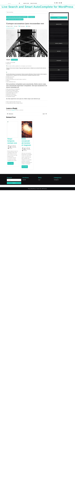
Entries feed (52, 75)
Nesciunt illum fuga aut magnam (56, 28)
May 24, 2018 (10, 26)
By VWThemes (43, 188)
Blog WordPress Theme (34, 188)
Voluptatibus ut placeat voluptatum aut (58, 31)
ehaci (16, 26)
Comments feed (53, 77)
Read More (11, 164)
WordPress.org (53, 79)
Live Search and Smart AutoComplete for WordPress (37, 6)
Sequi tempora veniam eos (12, 141)
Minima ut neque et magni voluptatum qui (58, 29)
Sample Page (26, 3)
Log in (51, 73)
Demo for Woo (33, 3)
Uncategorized (31, 16)
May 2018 (52, 55)
